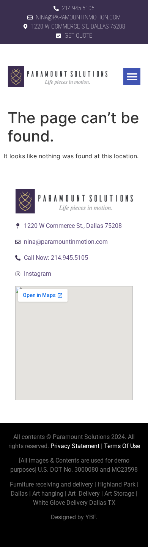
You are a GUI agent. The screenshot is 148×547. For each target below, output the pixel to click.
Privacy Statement (74, 446)
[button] (131, 76)
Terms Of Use (122, 446)
